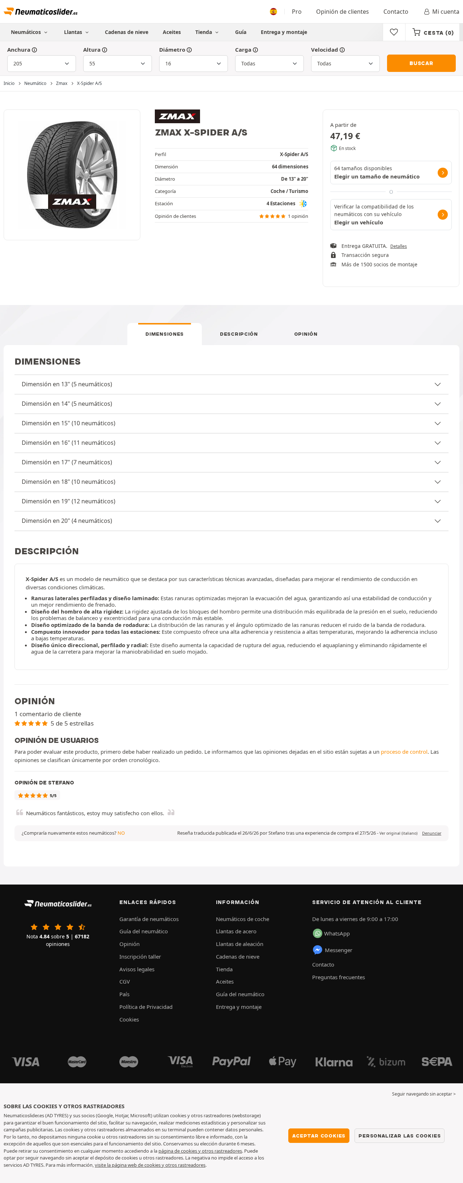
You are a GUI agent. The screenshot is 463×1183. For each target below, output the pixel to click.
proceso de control (404, 751)
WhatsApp (337, 933)
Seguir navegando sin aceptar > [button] (424, 1094)
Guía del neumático (143, 931)
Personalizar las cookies (399, 1136)
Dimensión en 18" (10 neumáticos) (68, 482)
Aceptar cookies (318, 1136)
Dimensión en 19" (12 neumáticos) (68, 501)
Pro (297, 12)
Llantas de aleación (239, 943)
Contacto (395, 12)
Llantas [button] (74, 32)
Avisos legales (136, 969)
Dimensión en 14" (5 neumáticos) (67, 404)
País (124, 994)
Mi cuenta (445, 12)
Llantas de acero (236, 931)
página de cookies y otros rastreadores (200, 1151)
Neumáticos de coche (242, 918)
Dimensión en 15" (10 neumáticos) (68, 423)
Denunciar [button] (431, 833)
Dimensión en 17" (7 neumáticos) (67, 462)
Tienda (204, 32)
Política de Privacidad (146, 1006)
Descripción (239, 334)
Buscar (421, 63)
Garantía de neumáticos (149, 918)
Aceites (172, 32)
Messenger (338, 950)
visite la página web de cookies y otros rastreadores (150, 1165)
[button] (398, 833)
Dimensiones (164, 334)
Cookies (129, 1019)
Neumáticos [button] (26, 32)
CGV (124, 981)
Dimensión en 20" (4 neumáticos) (67, 521)
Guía (240, 32)
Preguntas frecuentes (338, 977)
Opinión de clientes (342, 12)
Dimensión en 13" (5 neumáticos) (67, 384)
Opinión (306, 334)
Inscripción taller (140, 956)
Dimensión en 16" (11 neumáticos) (68, 443)
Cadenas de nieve (126, 32)
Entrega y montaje (284, 32)
